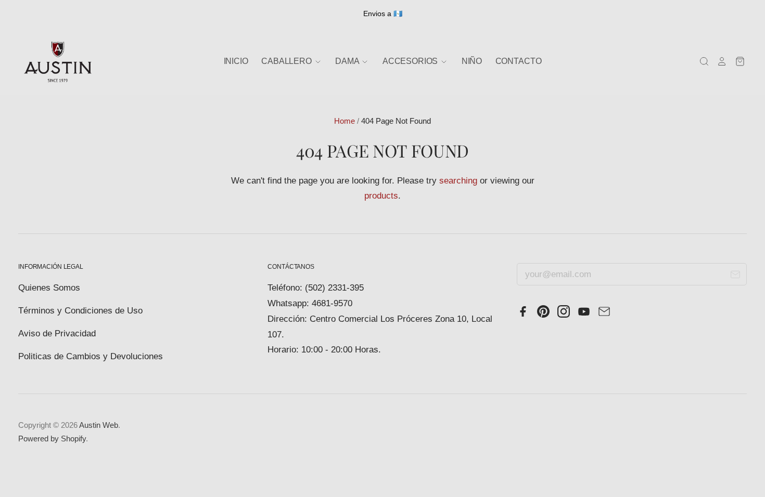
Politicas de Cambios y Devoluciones (90, 356)
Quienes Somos (49, 288)
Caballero (287, 61)
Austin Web (98, 425)
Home (344, 121)
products (381, 196)
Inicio (236, 61)
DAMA (348, 61)
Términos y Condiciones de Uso (80, 311)
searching (458, 181)
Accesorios (411, 61)
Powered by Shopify (52, 439)
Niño (472, 61)
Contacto (518, 61)
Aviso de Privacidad (57, 333)
